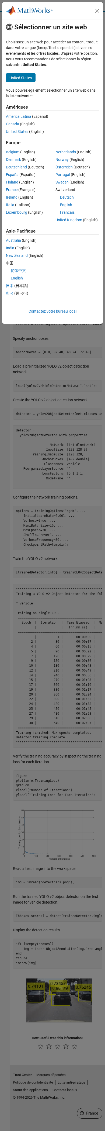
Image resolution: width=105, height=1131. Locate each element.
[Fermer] (97, 11)
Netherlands (65, 152)
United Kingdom (68, 220)
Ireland (12, 197)
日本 (9, 285)
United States (17, 131)
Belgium (12, 152)
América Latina (18, 116)
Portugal (62, 174)
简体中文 (18, 270)
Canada (12, 124)
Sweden (62, 182)
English (66, 205)
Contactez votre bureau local (52, 311)
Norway (62, 159)
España (12, 174)
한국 (9, 293)
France (12, 190)
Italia (10, 205)
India (10, 248)
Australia (13, 240)
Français (67, 212)
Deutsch (67, 197)
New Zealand (17, 255)
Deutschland (16, 167)
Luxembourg (16, 212)
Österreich (64, 167)
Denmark (13, 159)
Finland (12, 182)
